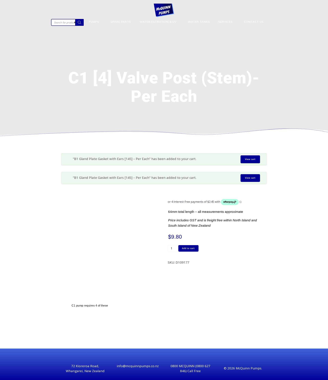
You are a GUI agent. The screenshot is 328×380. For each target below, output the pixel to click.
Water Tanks (199, 21)
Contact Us (254, 21)
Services (225, 21)
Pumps (94, 21)
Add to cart (188, 248)
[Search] (79, 22)
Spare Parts (121, 21)
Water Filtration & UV (157, 21)
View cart (250, 159)
